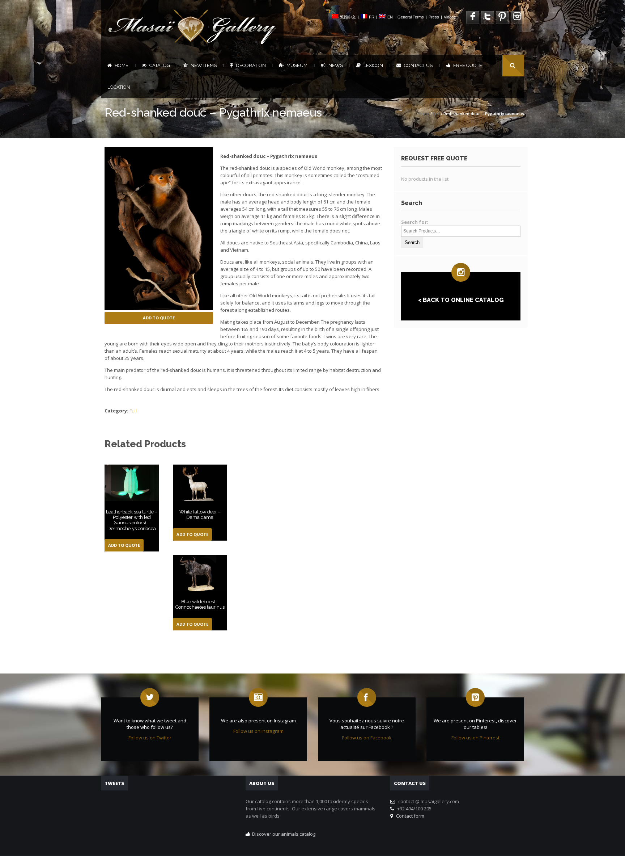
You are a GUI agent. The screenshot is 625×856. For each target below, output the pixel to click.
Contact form (409, 816)
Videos (450, 17)
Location (118, 87)
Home (121, 65)
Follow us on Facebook (367, 737)
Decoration (251, 65)
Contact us (418, 65)
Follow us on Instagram (258, 731)
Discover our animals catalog (283, 834)
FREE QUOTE (467, 65)
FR (371, 17)
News (335, 65)
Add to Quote (159, 317)
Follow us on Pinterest (475, 737)
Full (436, 113)
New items (204, 65)
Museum (296, 65)
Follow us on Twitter (149, 737)
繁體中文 (348, 17)
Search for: (414, 222)
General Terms (410, 17)
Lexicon (373, 65)
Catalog (159, 65)
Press (434, 17)
